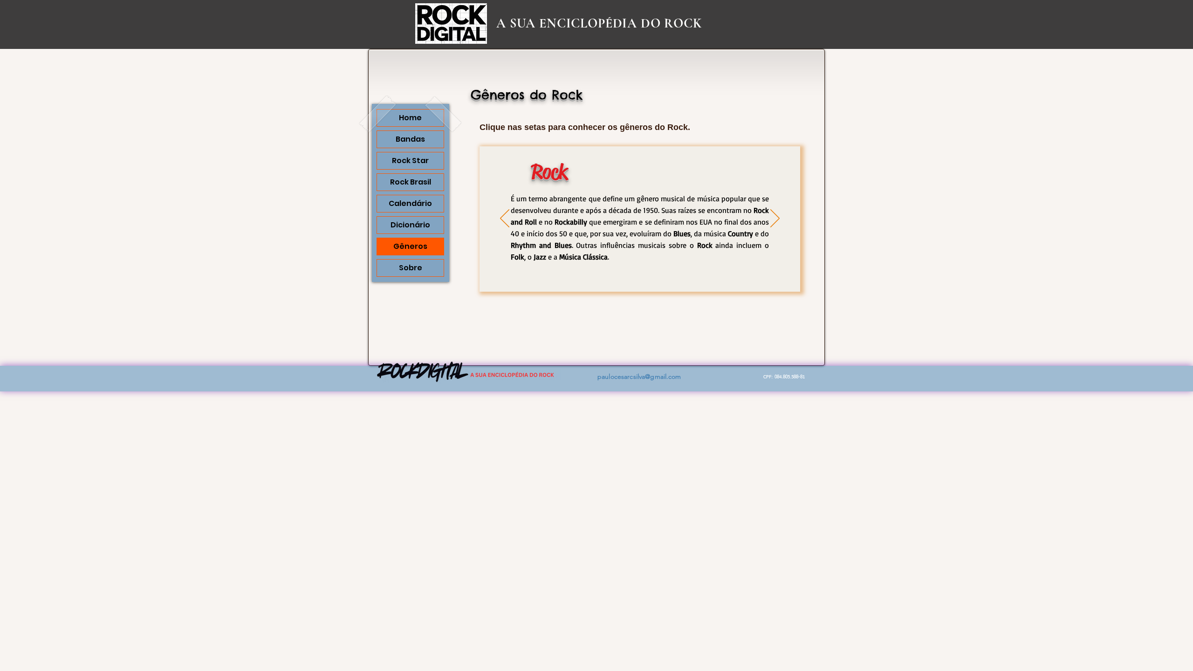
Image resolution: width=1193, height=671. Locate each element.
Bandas (410, 139)
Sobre (410, 267)
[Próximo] (775, 219)
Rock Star (410, 160)
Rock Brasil (410, 182)
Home (410, 117)
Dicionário (410, 224)
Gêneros (410, 246)
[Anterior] (504, 219)
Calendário (410, 203)
